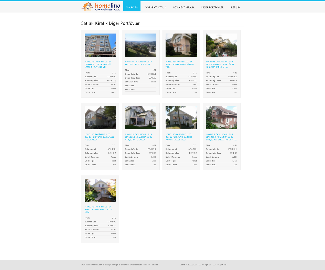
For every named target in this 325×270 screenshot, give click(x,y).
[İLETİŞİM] (235, 6)
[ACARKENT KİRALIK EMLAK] (183, 6)
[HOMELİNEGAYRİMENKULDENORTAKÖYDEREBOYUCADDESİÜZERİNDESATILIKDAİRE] (98, 64)
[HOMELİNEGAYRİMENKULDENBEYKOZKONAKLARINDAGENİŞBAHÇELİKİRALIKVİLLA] (179, 137)
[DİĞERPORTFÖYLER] (212, 6)
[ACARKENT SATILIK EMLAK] (155, 6)
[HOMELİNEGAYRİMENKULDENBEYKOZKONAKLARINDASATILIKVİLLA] (99, 209)
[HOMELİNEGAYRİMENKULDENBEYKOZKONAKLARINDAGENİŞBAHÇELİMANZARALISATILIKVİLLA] (221, 137)
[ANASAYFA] (131, 6)
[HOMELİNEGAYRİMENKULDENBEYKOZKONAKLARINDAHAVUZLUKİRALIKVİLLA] (100, 137)
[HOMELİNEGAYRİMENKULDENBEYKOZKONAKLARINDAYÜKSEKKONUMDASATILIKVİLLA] (220, 64)
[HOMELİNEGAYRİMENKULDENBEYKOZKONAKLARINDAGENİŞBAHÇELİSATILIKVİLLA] (138, 137)
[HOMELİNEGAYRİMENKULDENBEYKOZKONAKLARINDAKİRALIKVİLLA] (180, 64)
